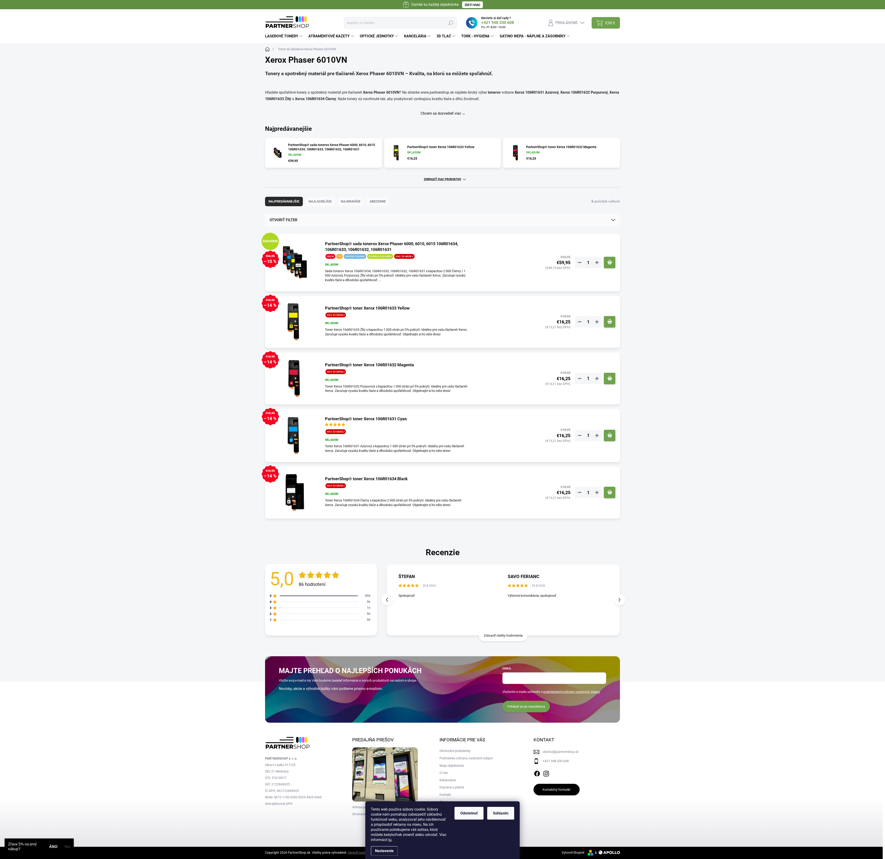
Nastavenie (384, 851)
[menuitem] (284, 36)
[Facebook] (537, 772)
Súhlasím (500, 813)
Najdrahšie (350, 201)
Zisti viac (472, 5)
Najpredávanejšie (283, 201)
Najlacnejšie (320, 201)
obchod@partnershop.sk (560, 752)
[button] (619, 599)
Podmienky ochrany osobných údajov (466, 758)
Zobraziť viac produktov (442, 179)
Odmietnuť (469, 813)
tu (390, 840)
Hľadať (451, 23)
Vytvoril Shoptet (573, 852)
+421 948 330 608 (556, 761)
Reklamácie (448, 780)
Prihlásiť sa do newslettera (526, 706)
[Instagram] (546, 772)
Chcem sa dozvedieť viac (441, 113)
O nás (444, 773)
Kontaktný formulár (557, 789)
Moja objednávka (452, 765)
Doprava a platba (452, 787)
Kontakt (445, 794)
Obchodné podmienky (455, 751)
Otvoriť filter (283, 220)
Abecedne (378, 201)
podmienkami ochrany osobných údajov (571, 692)
